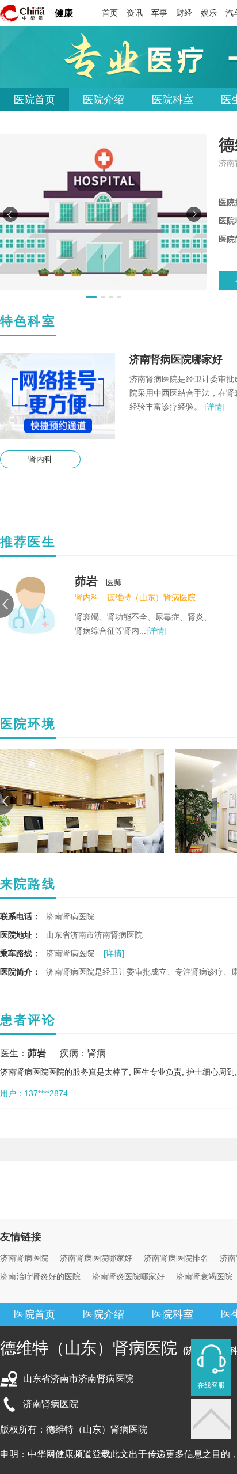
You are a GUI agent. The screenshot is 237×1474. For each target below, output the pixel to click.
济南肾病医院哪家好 (96, 1258)
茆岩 (86, 581)
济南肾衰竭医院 (204, 1276)
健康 (64, 13)
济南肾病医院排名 (176, 1258)
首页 (110, 12)
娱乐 (209, 12)
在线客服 (211, 1385)
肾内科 (40, 459)
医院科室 (172, 99)
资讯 (135, 12)
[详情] (213, 406)
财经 (184, 12)
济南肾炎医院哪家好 (128, 1276)
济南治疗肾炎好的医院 (40, 1276)
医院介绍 (103, 99)
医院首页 (34, 99)
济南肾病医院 (24, 1258)
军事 (159, 12)
